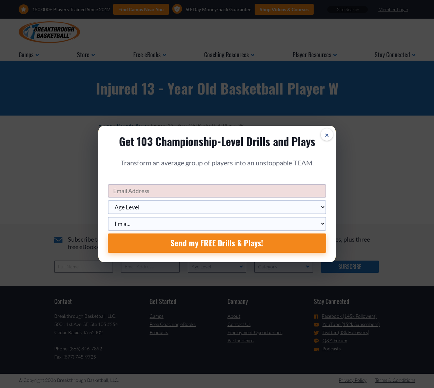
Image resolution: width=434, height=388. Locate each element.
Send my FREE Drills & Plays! (217, 243)
